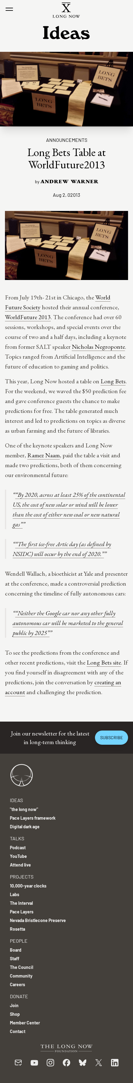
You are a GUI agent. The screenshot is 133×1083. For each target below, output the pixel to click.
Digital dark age (25, 826)
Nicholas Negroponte (98, 347)
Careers (17, 984)
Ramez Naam (43, 455)
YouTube (18, 856)
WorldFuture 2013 (28, 317)
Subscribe (111, 737)
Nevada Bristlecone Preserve (38, 920)
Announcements (66, 140)
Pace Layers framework (32, 818)
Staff (14, 958)
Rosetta (17, 929)
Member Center (25, 1022)
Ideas (16, 800)
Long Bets (113, 381)
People (19, 941)
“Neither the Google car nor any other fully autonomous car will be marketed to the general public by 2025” (68, 623)
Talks (17, 838)
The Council (21, 967)
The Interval (21, 903)
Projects (21, 876)
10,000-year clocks (28, 885)
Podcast (18, 847)
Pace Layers (21, 911)
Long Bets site (104, 662)
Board (15, 950)
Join (14, 1005)
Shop (15, 1014)
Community (21, 975)
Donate (19, 996)
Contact (17, 1031)
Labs (14, 894)
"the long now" (24, 809)
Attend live (20, 864)
